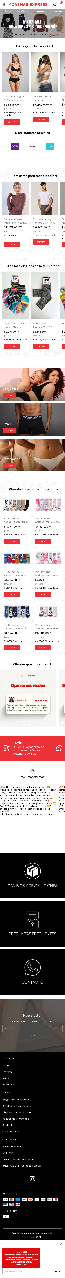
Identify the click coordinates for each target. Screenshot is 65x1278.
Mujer (6, 1065)
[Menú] (4, 5)
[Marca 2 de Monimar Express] (32, 148)
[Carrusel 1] (32, 876)
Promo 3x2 (8, 1084)
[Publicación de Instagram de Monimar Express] (28, 814)
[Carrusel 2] (32, 924)
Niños (5, 1078)
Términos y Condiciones (16, 1112)
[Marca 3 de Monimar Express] (50, 148)
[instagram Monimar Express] (32, 1179)
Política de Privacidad (15, 1118)
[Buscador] (55, 5)
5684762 (7, 1152)
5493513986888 (11, 1146)
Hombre (7, 1071)
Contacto (7, 1125)
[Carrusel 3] (32, 972)
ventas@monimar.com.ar (18, 1159)
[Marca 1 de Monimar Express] (15, 148)
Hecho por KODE (32, 1237)
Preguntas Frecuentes (16, 1099)
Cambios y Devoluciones (17, 1105)
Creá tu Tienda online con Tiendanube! (32, 1233)
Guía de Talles (10, 1131)
